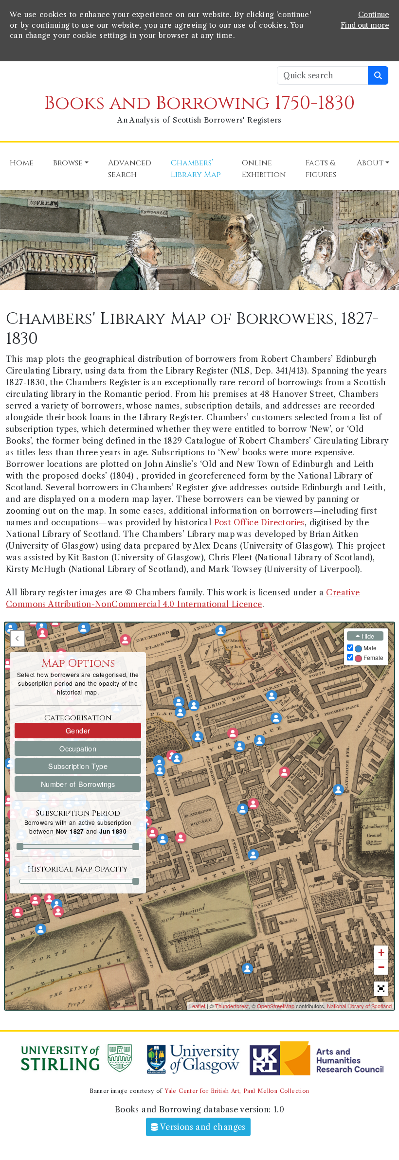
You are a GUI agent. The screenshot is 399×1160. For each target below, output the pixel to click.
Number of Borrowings (78, 784)
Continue (373, 14)
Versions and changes (202, 1127)
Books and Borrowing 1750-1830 (199, 103)
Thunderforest (232, 1006)
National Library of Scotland (359, 1006)
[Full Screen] (381, 989)
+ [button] (381, 952)
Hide (367, 636)
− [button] (381, 967)
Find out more (365, 25)
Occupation (77, 748)
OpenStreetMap (275, 1006)
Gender (78, 730)
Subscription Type (78, 766)
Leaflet (197, 1006)
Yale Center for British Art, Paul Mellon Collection (236, 1091)
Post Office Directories (259, 522)
